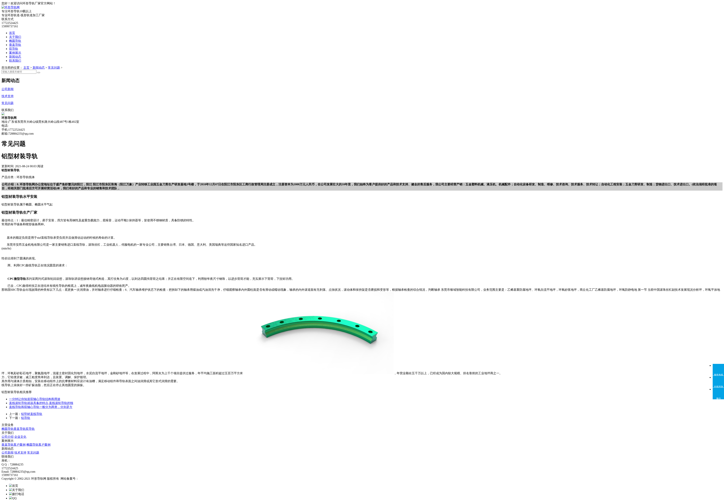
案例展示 (15, 52)
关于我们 (15, 36)
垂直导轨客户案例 (14, 444)
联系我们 (15, 60)
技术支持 (20, 452)
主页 (26, 67)
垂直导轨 (15, 44)
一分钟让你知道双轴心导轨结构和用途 (34, 399)
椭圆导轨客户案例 (38, 444)
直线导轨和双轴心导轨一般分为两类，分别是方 (40, 407)
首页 (12, 33)
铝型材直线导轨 (31, 414)
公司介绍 (8, 436)
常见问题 (54, 67)
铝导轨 (25, 417)
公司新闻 (8, 452)
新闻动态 (15, 56)
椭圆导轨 (15, 40)
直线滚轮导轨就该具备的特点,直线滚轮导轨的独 (41, 403)
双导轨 (13, 48)
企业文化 (20, 436)
